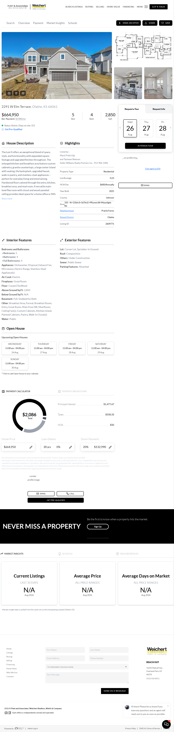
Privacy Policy (130, 729)
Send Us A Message (115, 691)
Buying (9, 657)
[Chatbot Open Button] (166, 724)
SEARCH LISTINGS (74, 7)
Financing (10, 664)
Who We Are (11, 672)
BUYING (89, 7)
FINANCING (128, 7)
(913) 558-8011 (152, 678)
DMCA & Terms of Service (149, 729)
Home (8, 649)
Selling (9, 660)
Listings (9, 653)
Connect (10, 676)
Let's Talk (158, 7)
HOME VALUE (113, 7)
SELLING (100, 7)
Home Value (11, 668)
